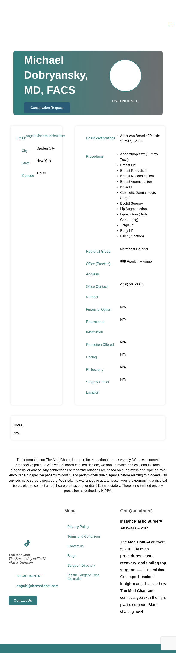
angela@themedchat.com (45, 136)
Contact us (75, 546)
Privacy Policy (78, 527)
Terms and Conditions (84, 536)
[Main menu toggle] (171, 25)
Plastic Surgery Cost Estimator (83, 576)
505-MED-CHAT (29, 576)
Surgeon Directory (81, 565)
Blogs (71, 556)
